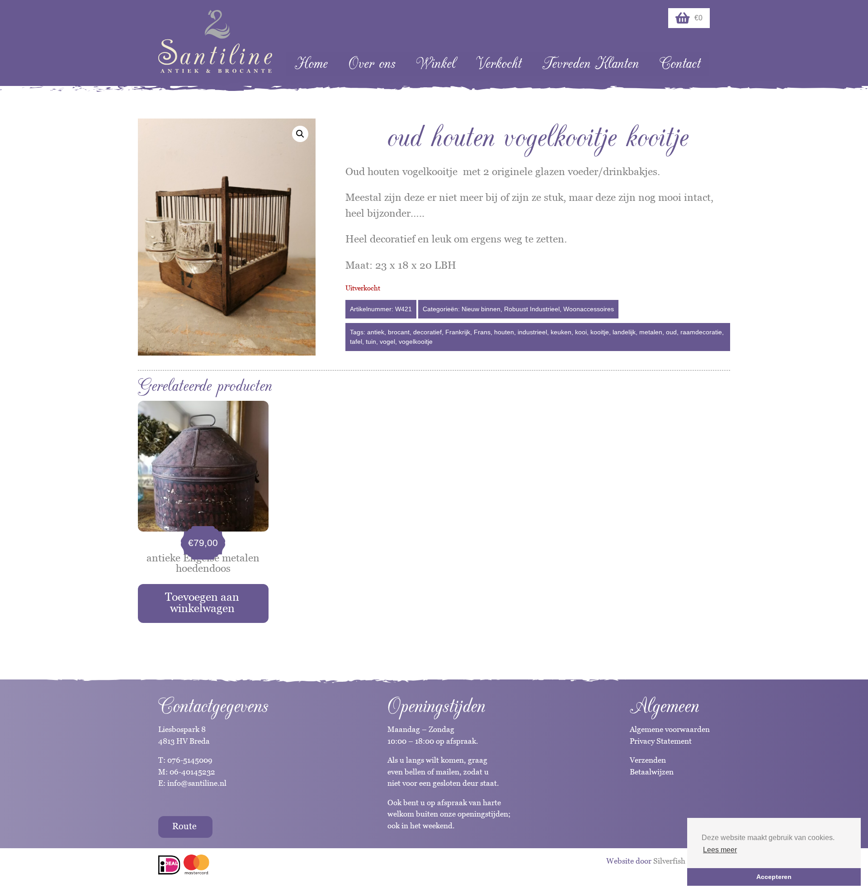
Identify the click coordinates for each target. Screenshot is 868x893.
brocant (399, 332)
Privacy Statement (661, 741)
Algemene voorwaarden (670, 729)
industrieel (532, 332)
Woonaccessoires (588, 309)
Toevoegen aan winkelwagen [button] (202, 602)
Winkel (435, 63)
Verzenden (648, 760)
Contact (680, 63)
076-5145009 (188, 760)
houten (504, 332)
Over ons (372, 63)
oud (671, 332)
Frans (482, 332)
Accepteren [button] (774, 876)
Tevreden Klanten (590, 63)
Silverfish (669, 860)
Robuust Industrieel (532, 309)
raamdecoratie (701, 332)
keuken (561, 332)
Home (311, 63)
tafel (356, 341)
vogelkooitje (416, 341)
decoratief (427, 332)
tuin (371, 341)
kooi (581, 332)
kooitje (599, 332)
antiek (375, 332)
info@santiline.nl (196, 783)
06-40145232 (192, 771)
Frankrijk (457, 332)
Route (184, 826)
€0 (698, 18)
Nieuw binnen (481, 309)
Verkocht (498, 63)
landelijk (624, 332)
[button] (300, 134)
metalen (650, 332)
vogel (387, 341)
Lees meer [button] (720, 850)
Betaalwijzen (652, 771)
